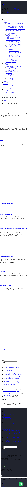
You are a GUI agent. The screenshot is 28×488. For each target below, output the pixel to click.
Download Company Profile (9, 424)
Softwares (5, 22)
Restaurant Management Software (14, 30)
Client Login (6, 11)
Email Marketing (10, 74)
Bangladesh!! (6, 396)
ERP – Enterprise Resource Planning (14, 27)
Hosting (5, 48)
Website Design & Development (13, 66)
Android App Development (15, 69)
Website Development (8, 414)
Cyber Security (9, 64)
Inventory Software (10, 33)
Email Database (10, 75)
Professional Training (11, 78)
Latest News (6, 421)
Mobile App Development (12, 67)
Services (5, 63)
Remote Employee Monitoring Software (15, 26)
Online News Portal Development (14, 45)
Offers (4, 20)
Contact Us (6, 12)
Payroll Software (10, 38)
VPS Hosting (9, 58)
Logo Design (9, 73)
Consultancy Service (10, 80)
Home (4, 19)
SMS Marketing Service (11, 77)
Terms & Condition (7, 422)
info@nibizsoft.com (14, 9)
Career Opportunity (10, 92)
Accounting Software (11, 31)
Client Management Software (13, 40)
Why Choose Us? (10, 86)
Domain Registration (11, 62)
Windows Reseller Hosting (15, 56)
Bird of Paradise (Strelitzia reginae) (11, 391)
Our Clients (6, 82)
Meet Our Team (10, 85)
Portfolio (5, 81)
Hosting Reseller (10, 53)
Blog (4, 89)
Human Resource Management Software (15, 29)
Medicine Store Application (12, 34)
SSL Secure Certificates (11, 60)
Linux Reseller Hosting (14, 55)
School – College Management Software (15, 37)
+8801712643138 (15, 8)
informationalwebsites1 (8, 393)
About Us (5, 84)
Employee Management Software (14, 41)
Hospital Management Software (13, 42)
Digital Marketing (10, 70)
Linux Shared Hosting (14, 51)
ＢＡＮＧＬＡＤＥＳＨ (8, 389)
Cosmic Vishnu (6, 395)
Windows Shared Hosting (15, 52)
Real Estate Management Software (14, 44)
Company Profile (10, 88)
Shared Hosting (9, 49)
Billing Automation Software (12, 36)
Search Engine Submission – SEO (13, 71)
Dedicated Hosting (10, 59)
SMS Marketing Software (12, 47)
